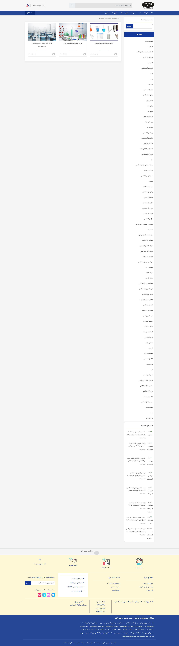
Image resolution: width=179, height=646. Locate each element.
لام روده (150, 348)
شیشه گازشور (149, 278)
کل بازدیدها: (78, 591)
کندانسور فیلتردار (148, 332)
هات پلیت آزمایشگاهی (146, 386)
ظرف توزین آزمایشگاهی (146, 289)
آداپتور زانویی (149, 41)
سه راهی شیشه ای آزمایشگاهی (144, 224)
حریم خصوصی (115, 587)
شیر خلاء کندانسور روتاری (146, 235)
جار (152, 160)
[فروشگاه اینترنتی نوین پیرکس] (148, 5)
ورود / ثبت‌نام (37, 5)
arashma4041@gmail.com (78, 605)
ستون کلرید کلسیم (147, 208)
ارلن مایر (150, 63)
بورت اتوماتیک (149, 122)
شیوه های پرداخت (148, 583)
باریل (151, 73)
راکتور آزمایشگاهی (147, 192)
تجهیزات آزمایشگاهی (147, 154)
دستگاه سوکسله (148, 170)
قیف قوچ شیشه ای (147, 310)
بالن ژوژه (150, 84)
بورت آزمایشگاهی (148, 117)
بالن (152, 79)
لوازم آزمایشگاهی (148, 353)
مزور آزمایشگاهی (148, 375)
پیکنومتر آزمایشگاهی (147, 138)
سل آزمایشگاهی (148, 219)
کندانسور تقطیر (148, 326)
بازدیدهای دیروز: (77, 583)
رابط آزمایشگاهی (148, 187)
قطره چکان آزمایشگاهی (146, 300)
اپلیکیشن (150, 47)
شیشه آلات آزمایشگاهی (146, 246)
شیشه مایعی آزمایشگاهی (145, 283)
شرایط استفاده (116, 590)
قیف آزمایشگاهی (148, 305)
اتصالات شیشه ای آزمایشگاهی (144, 52)
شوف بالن (150, 230)
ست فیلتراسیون (148, 197)
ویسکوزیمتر (149, 418)
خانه (118, 18)
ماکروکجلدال (149, 364)
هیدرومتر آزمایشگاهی (146, 402)
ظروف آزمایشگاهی (147, 294)
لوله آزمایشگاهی (148, 359)
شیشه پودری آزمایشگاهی (145, 262)
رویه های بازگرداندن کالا (113, 583)
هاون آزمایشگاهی (148, 391)
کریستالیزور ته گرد (148, 316)
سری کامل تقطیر (148, 213)
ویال (151, 413)
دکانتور (151, 181)
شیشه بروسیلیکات (148, 257)
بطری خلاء (150, 106)
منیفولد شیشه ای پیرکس (146, 380)
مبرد (151, 370)
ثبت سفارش (149, 590)
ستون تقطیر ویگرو (148, 203)
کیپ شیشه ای (149, 337)
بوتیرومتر (150, 111)
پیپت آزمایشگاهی (148, 133)
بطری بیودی (149, 100)
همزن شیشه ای (148, 396)
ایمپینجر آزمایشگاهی (147, 68)
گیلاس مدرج (149, 343)
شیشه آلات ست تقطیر (146, 251)
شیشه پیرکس (149, 267)
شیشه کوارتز (149, 273)
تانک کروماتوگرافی (148, 143)
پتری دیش (150, 127)
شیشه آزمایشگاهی (147, 240)
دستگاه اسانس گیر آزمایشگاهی (144, 165)
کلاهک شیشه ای (148, 321)
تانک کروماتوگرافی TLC (146, 149)
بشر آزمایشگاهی (148, 90)
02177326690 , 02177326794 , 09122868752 (101, 608)
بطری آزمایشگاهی (148, 95)
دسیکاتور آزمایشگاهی (147, 176)
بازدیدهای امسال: (77, 587)
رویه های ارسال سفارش (146, 587)
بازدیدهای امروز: (77, 579)
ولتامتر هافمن (149, 407)
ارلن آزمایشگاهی (148, 57)
